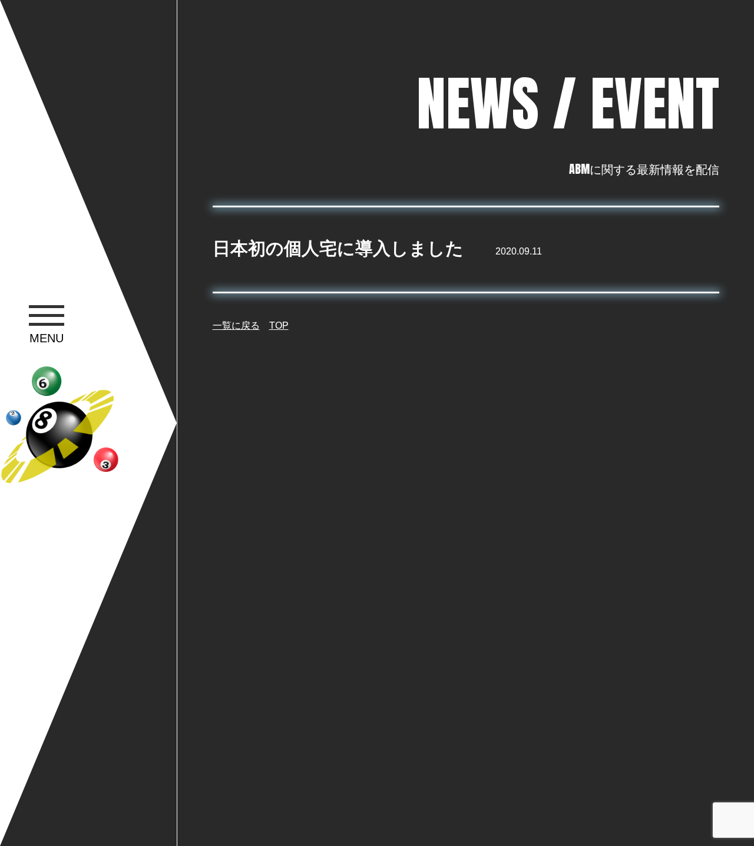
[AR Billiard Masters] (60, 424)
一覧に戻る (236, 325)
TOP (279, 325)
